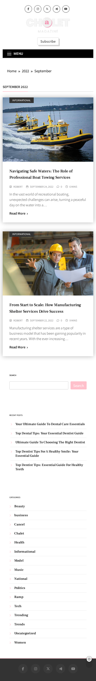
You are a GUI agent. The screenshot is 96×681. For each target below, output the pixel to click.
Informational (21, 100)
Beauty (19, 506)
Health (19, 542)
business (21, 515)
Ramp (18, 597)
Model (18, 560)
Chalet (19, 533)
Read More (17, 213)
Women (20, 642)
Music (18, 570)
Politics (19, 588)
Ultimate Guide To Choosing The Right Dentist (50, 442)
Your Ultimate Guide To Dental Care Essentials (50, 424)
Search (12, 375)
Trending (21, 615)
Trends (19, 624)
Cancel (19, 524)
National (20, 579)
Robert (18, 186)
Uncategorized (25, 633)
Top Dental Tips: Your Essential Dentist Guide (49, 433)
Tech (17, 606)
